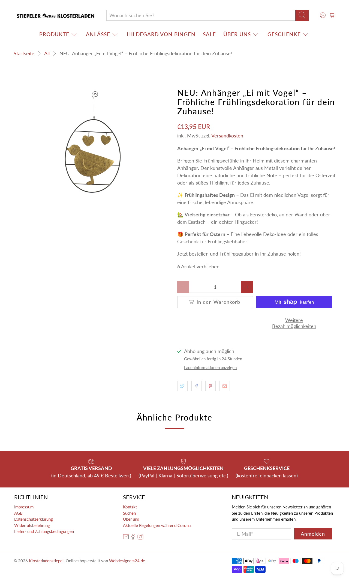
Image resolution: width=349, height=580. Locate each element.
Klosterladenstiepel (46, 560)
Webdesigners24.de (127, 560)
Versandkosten (227, 136)
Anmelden (313, 534)
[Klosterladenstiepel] (56, 15)
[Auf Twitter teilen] (182, 386)
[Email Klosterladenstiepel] (126, 538)
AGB (18, 513)
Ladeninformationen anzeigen (210, 367)
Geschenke (284, 34)
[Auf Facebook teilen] (196, 386)
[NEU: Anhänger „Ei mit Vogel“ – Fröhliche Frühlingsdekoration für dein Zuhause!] (93, 142)
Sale (209, 34)
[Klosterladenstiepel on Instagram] (140, 538)
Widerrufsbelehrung (32, 525)
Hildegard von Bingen (161, 34)
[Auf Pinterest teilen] (210, 386)
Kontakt (130, 506)
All (47, 53)
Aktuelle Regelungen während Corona (157, 525)
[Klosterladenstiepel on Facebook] (133, 538)
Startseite (24, 53)
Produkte (54, 34)
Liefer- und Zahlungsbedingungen (44, 531)
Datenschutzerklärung (33, 519)
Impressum (24, 506)
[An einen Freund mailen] (224, 386)
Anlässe (98, 34)
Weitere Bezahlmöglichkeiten (294, 323)
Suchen (129, 513)
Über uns (237, 34)
